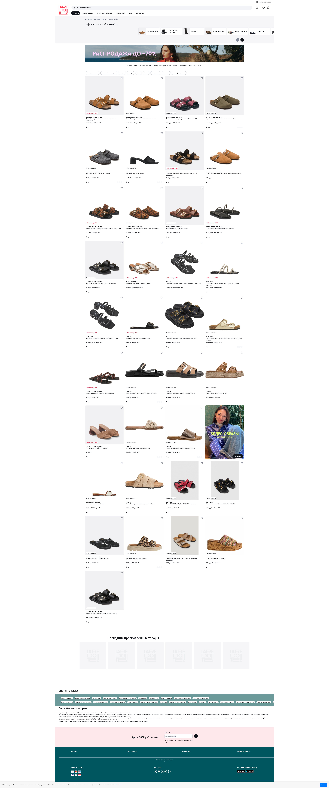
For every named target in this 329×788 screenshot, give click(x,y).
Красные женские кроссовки (182, 698)
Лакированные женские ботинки (245, 702)
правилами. (118, 785)
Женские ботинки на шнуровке (149, 702)
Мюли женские (192, 702)
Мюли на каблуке (213, 702)
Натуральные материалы (104, 13)
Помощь (74, 752)
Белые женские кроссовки (82, 698)
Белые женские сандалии (101, 702)
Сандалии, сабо (113, 19)
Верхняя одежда (88, 13)
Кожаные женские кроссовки (177, 702)
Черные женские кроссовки (200, 698)
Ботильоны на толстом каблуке (127, 698)
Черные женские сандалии (118, 702)
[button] (268, 8)
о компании (186, 752)
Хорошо (323, 785)
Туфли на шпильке (133, 702)
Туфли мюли (202, 702)
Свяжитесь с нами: (243, 752)
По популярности (92, 73)
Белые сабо (163, 702)
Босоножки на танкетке (227, 702)
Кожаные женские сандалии (83, 702)
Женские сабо (143, 698)
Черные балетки (154, 698)
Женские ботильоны (66, 698)
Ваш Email (167, 732)
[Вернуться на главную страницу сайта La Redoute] (63, 10)
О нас (130, 13)
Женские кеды (96, 698)
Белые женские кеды (67, 702)
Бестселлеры (121, 13)
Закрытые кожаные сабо (263, 702)
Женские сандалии (166, 698)
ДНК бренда (140, 13)
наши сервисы (131, 752)
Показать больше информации (164, 759)
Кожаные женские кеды (109, 698)
